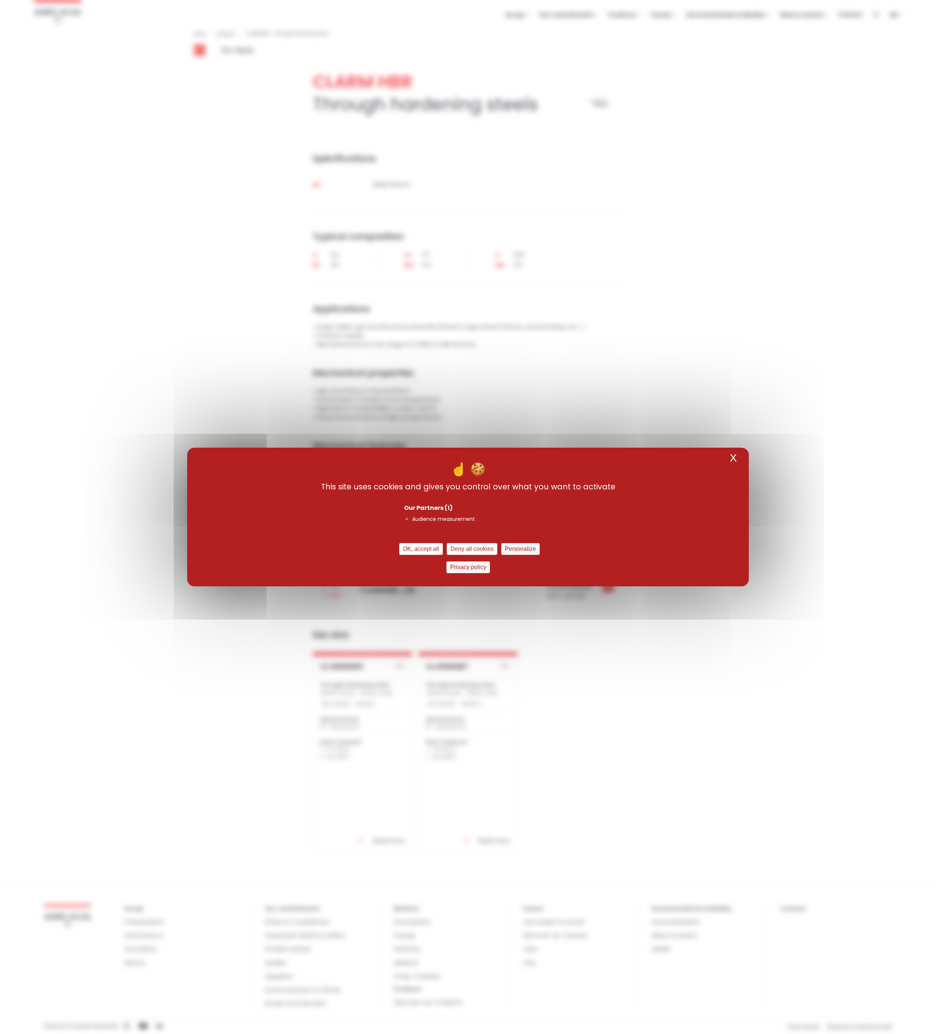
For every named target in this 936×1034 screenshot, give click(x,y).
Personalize (520, 549)
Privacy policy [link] (468, 567)
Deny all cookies (472, 549)
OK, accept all (421, 549)
